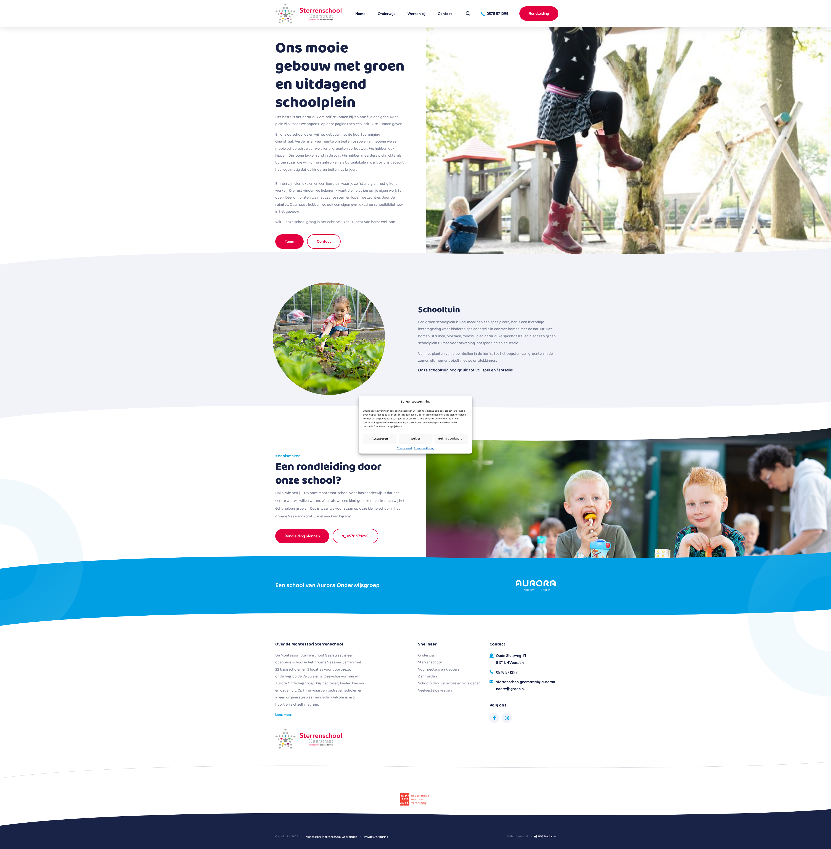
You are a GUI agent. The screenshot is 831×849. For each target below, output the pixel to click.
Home (360, 13)
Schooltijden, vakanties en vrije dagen (449, 683)
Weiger (415, 438)
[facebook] (494, 718)
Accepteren (380, 438)
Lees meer (284, 714)
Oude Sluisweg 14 (511, 659)
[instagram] (507, 718)
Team (289, 241)
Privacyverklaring (424, 447)
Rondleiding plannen (302, 535)
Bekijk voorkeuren (451, 438)
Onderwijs (386, 13)
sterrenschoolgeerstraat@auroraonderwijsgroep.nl (525, 685)
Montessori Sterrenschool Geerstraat (331, 836)
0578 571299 (357, 535)
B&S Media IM (546, 836)
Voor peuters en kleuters (438, 669)
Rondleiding (539, 13)
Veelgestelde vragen (435, 690)
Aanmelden (427, 676)
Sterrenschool (430, 662)
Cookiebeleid (404, 447)
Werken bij (416, 13)
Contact (445, 13)
